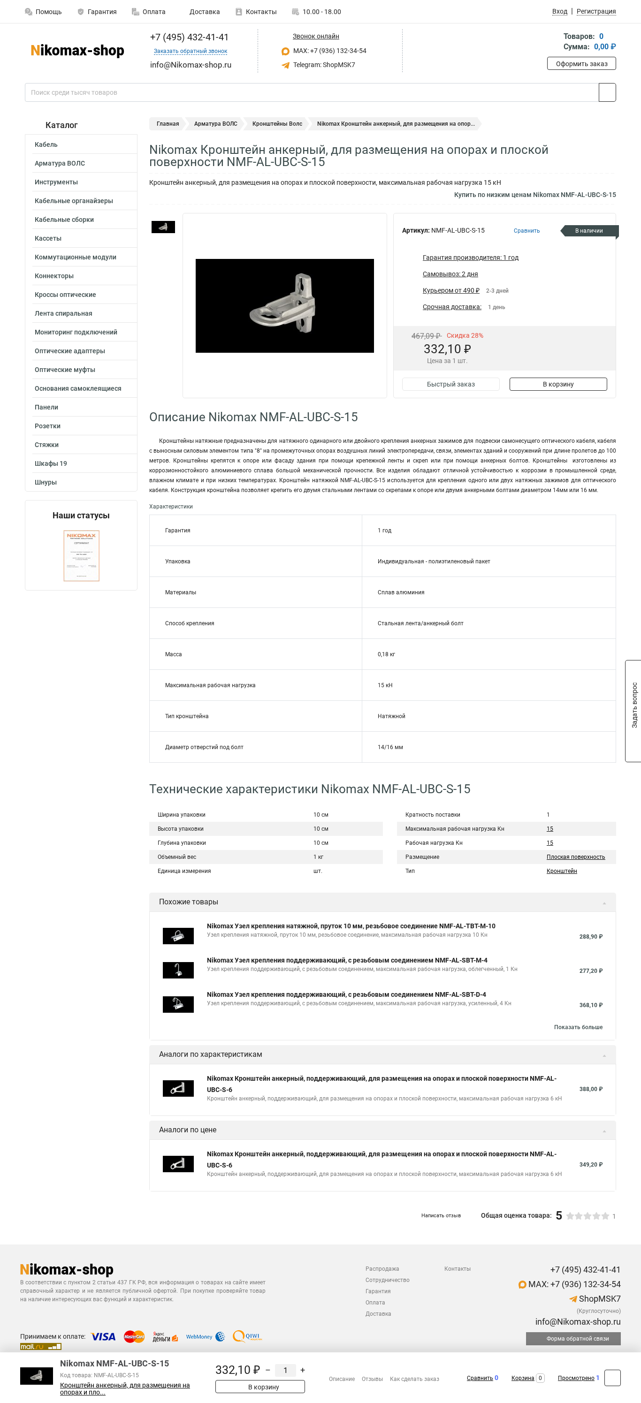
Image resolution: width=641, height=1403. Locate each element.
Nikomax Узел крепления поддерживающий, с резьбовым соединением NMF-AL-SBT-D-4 (346, 994)
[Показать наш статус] (81, 555)
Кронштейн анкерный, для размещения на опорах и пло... (125, 1389)
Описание (342, 1379)
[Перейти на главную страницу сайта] (77, 51)
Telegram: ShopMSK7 (323, 64)
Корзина (522, 1378)
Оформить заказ (582, 64)
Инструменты (56, 182)
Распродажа (382, 1269)
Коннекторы (54, 276)
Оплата (154, 11)
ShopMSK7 (599, 1299)
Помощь (49, 11)
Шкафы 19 (51, 463)
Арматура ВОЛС (60, 163)
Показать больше (578, 1027)
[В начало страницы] (612, 1378)
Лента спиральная (63, 313)
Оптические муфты (65, 369)
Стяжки (47, 444)
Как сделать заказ (414, 1379)
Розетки (48, 426)
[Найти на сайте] (607, 92)
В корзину (558, 384)
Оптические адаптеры (70, 351)
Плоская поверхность (576, 857)
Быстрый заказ (451, 384)
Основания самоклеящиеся (78, 388)
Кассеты (48, 238)
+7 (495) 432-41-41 (188, 37)
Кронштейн (562, 871)
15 (550, 829)
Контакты (261, 11)
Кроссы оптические (65, 294)
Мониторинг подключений (76, 332)
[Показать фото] (163, 227)
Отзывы (372, 1379)
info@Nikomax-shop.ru (577, 1322)
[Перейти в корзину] (553, 42)
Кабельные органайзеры (74, 201)
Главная (168, 124)
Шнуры (46, 482)
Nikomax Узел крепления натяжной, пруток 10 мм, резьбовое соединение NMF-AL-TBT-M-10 (351, 926)
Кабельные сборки (64, 219)
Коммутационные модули (75, 257)
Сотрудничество (388, 1280)
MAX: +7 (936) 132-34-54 (329, 50)
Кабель (46, 144)
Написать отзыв (441, 1216)
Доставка (204, 11)
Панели (46, 407)
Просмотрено (576, 1378)
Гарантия (102, 11)
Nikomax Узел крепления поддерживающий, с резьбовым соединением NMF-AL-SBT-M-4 (347, 960)
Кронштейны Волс (277, 124)
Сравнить (480, 1378)
